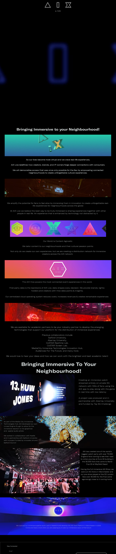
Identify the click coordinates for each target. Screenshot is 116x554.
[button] (71, 414)
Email (11, 551)
